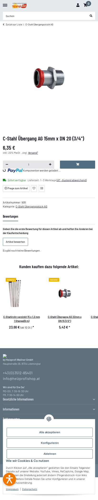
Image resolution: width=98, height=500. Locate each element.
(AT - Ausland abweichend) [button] (72, 180)
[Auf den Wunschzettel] (34, 188)
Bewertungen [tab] (10, 216)
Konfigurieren (50, 443)
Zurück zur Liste (14, 24)
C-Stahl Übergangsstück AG (31, 206)
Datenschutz (29, 489)
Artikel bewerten (15, 241)
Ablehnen (50, 453)
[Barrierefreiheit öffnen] (9, 479)
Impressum (12, 489)
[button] (77, 5)
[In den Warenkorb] (77, 165)
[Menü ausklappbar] (5, 3)
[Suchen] (91, 16)
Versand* (33, 152)
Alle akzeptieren (49, 432)
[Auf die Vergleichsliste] (42, 188)
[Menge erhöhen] (50, 165)
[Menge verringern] (7, 165)
